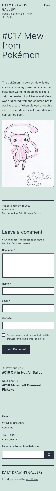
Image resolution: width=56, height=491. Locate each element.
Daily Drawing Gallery (29, 213)
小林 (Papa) (8, 434)
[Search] (49, 455)
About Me (7, 427)
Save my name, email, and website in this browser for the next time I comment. (28, 337)
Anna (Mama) (10, 439)
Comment (8, 250)
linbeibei (9, 209)
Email (6, 300)
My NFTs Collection (13, 423)
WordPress (32, 479)
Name (6, 283)
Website (7, 318)
